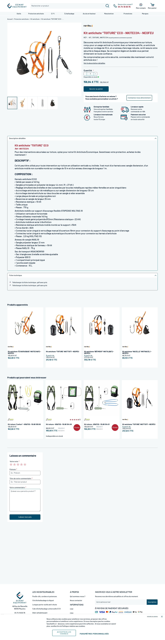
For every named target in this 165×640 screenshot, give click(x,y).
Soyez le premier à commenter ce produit (120, 37)
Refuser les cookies (152, 616)
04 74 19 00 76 (19, 613)
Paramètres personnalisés (94, 634)
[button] (22, 103)
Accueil (10, 19)
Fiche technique (15, 275)
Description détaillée (17, 138)
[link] (19, 14)
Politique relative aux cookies (73, 626)
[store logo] (16, 5)
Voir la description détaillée (94, 63)
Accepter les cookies (64, 633)
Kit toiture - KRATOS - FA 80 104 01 (97, 424)
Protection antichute (21, 19)
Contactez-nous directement (139, 98)
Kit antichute (35, 19)
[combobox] (70, 6)
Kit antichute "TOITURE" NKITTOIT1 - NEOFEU (62, 351)
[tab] (82, 138)
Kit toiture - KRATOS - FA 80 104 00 (59, 424)
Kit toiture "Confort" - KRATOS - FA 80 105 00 (24, 424)
